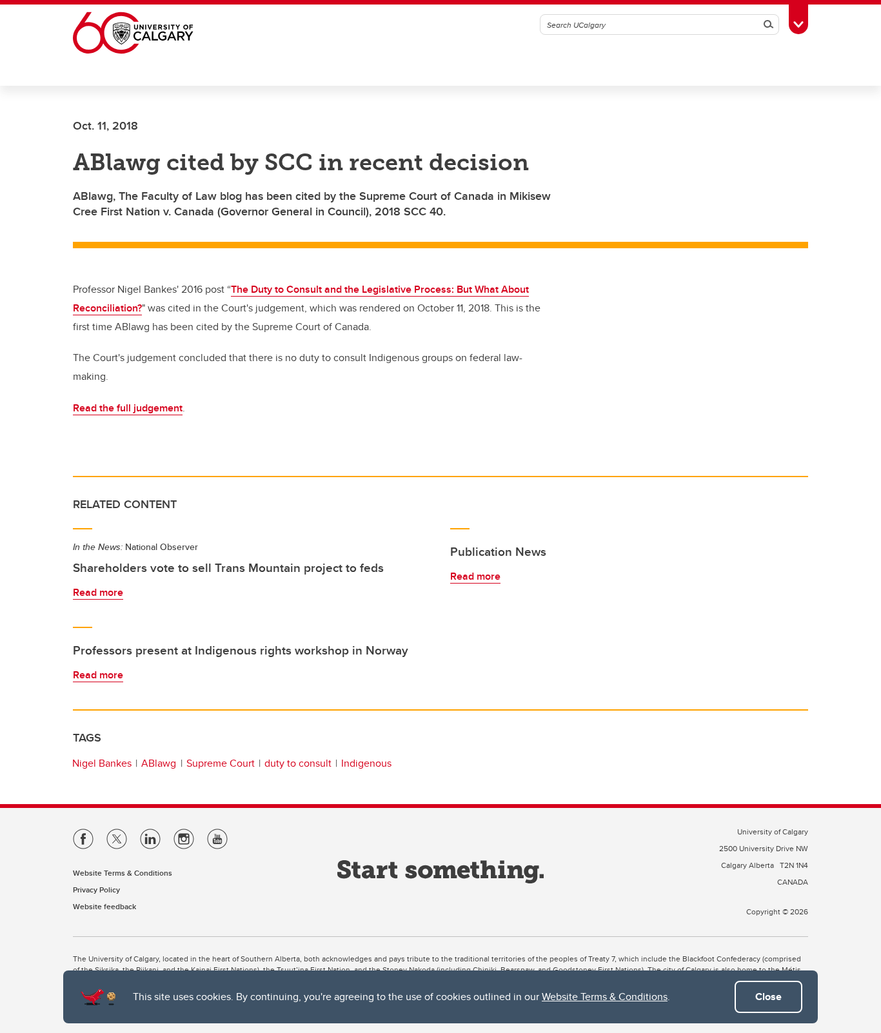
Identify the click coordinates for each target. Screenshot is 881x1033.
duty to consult (298, 763)
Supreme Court (220, 763)
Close (768, 996)
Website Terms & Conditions (605, 996)
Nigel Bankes (102, 763)
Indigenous (366, 763)
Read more (98, 592)
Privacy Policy (96, 889)
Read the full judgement (128, 407)
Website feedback (104, 906)
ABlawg (158, 763)
